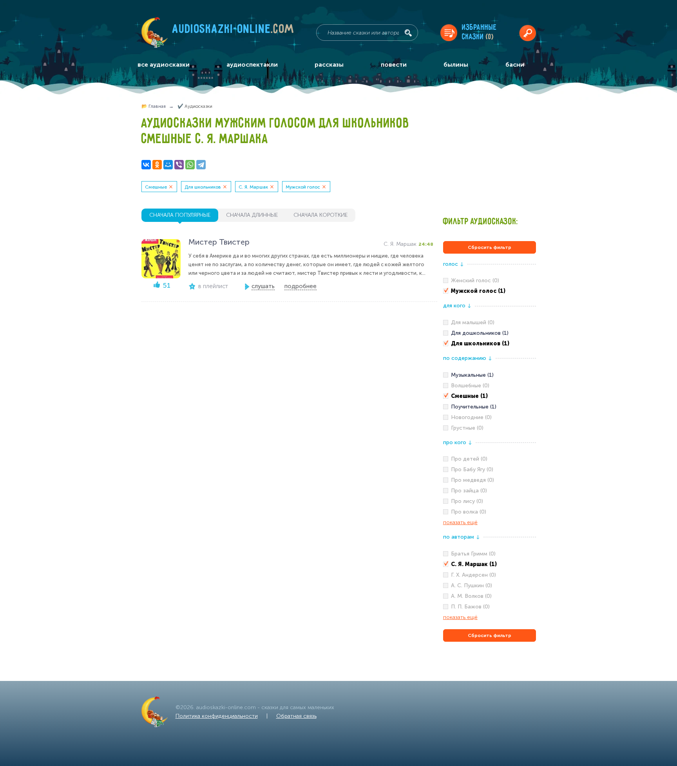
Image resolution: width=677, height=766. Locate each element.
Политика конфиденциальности (217, 716)
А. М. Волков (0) (471, 596)
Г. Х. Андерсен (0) (473, 575)
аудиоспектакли (252, 64)
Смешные (156, 187)
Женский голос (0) (475, 280)
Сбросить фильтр (489, 247)
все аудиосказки (164, 64)
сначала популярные (179, 215)
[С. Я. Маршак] (489, 564)
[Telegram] (201, 164)
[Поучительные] (489, 407)
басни (514, 64)
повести (394, 64)
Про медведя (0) (472, 480)
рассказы (329, 64)
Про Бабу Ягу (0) (472, 469)
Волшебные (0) (470, 385)
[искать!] (408, 33)
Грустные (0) (467, 428)
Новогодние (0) (471, 417)
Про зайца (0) (469, 490)
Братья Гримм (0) (473, 553)
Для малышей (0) (472, 322)
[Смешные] (489, 396)
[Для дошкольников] (489, 333)
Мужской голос (303, 187)
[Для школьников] (489, 344)
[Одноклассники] (157, 164)
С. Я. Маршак (253, 187)
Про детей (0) (469, 459)
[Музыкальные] (489, 375)
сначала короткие (320, 215)
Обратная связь (296, 716)
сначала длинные (252, 215)
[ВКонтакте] (146, 164)
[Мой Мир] (168, 164)
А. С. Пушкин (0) (471, 585)
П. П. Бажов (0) (470, 606)
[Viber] (179, 164)
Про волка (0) (468, 511)
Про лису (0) (467, 501)
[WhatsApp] (190, 164)
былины (455, 64)
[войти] (527, 33)
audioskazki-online (233, 30)
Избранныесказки (479, 32)
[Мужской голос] (489, 291)
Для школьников (203, 187)
